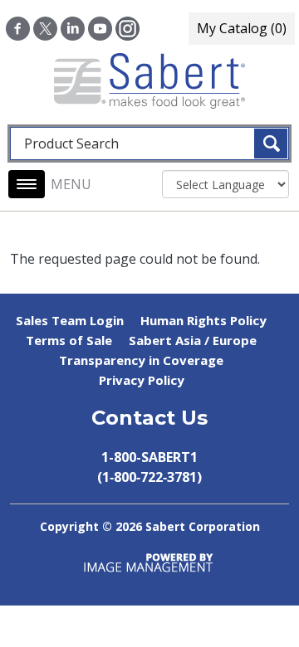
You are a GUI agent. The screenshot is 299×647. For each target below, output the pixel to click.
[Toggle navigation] (26, 184)
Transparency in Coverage (141, 360)
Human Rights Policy (203, 320)
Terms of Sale (69, 340)
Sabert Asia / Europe (193, 340)
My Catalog (242, 28)
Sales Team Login (70, 320)
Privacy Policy (141, 380)
